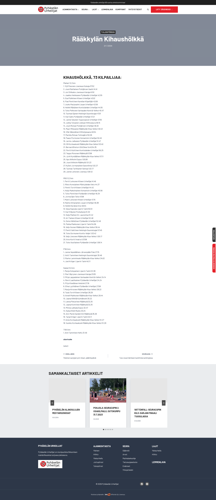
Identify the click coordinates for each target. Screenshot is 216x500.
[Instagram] (147, 484)
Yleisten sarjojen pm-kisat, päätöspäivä (79, 356)
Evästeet (126, 466)
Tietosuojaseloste (130, 462)
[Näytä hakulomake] (148, 9)
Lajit (155, 446)
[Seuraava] (163, 403)
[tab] (103, 429)
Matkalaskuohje (129, 458)
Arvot (125, 454)
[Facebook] (142, 484)
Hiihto (95, 454)
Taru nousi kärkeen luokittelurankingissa (136, 356)
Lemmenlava (107, 9)
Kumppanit (121, 9)
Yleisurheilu (98, 458)
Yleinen (96, 450)
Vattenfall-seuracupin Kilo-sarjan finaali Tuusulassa (147, 413)
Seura (126, 446)
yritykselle (100, 494)
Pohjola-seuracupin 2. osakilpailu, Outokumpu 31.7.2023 (106, 411)
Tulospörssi (108, 32)
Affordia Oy (114, 494)
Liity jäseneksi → (164, 9)
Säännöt (126, 450)
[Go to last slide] (52, 403)
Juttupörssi (98, 462)
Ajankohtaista (102, 446)
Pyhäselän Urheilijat (50, 445)
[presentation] (108, 390)
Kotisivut (94, 494)
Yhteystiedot (135, 9)
